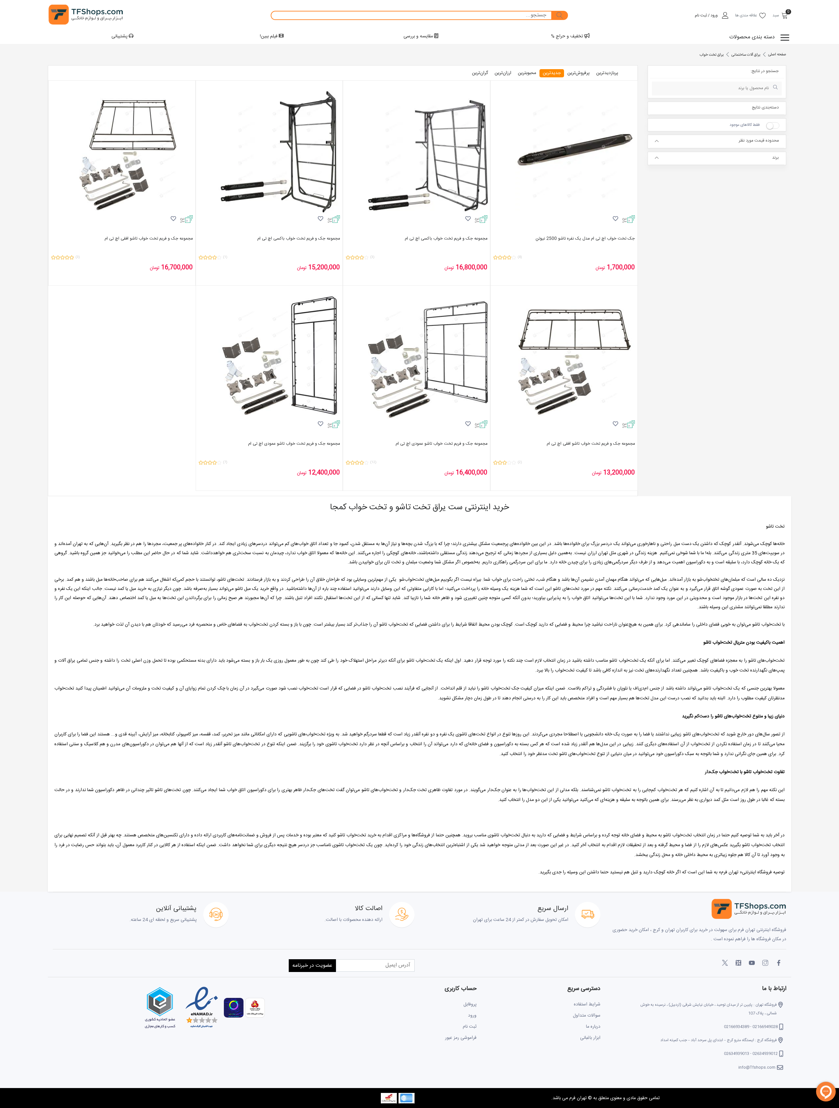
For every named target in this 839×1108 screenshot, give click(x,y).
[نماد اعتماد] (201, 1007)
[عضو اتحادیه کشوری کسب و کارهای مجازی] (160, 1007)
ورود (472, 1016)
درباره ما (593, 1027)
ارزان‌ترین (503, 73)
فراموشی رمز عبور (461, 1038)
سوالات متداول (586, 1016)
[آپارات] (738, 963)
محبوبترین (527, 73)
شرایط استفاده (587, 1004)
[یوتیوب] (752, 963)
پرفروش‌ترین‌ (578, 73)
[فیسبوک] (779, 963)
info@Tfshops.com (756, 1067)
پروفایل (470, 1004)
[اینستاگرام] (765, 963)
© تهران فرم (580, 1098)
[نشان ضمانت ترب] (233, 1007)
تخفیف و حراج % (567, 36)
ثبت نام (470, 1027)
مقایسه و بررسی (418, 36)
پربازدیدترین (607, 73)
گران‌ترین (480, 73)
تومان (600, 268)
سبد (775, 15)
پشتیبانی (120, 36)
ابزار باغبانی (590, 1038)
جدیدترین (552, 73)
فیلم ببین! (269, 36)
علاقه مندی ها (746, 15)
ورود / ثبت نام (706, 15)
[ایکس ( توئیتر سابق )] (725, 963)
